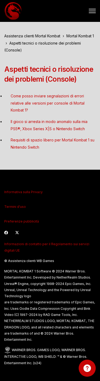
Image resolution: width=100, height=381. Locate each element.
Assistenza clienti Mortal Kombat (32, 36)
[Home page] (13, 11)
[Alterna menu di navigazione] (92, 10)
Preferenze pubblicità (21, 221)
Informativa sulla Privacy (23, 192)
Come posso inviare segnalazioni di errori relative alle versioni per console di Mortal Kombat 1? (48, 103)
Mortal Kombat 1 (80, 36)
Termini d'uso (15, 207)
